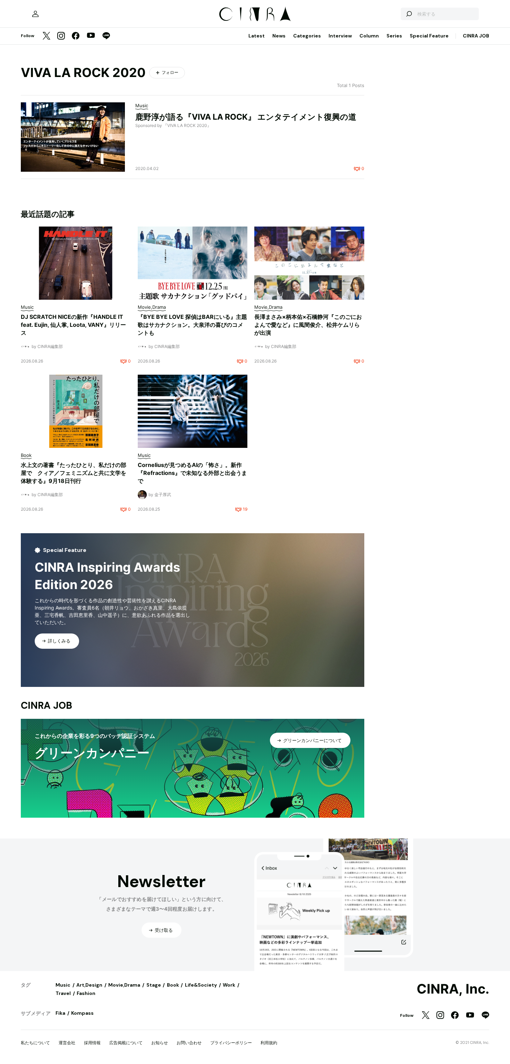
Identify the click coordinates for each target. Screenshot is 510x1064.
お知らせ (159, 1042)
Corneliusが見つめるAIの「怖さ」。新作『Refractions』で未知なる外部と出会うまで (192, 472)
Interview (340, 36)
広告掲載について (126, 1042)
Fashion (86, 993)
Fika (60, 1013)
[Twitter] (46, 36)
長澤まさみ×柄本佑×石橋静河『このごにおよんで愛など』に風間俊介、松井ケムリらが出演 (308, 324)
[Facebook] (75, 36)
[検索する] (409, 14)
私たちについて (35, 1042)
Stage (153, 984)
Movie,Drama (124, 984)
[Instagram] (61, 36)
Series (394, 36)
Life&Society (201, 984)
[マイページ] (35, 14)
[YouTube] (90, 36)
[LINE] (106, 36)
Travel (63, 993)
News (279, 36)
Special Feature (429, 36)
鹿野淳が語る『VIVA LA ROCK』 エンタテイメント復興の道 (245, 117)
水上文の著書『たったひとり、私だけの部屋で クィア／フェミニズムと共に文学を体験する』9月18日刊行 (73, 472)
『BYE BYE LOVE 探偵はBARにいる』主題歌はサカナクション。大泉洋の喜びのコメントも (192, 324)
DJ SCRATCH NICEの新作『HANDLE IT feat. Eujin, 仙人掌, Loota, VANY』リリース (73, 324)
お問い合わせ (189, 1042)
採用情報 (92, 1042)
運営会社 (67, 1042)
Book (173, 984)
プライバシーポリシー (231, 1042)
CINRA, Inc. (453, 989)
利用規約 (269, 1042)
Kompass (82, 1013)
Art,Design (89, 984)
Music (63, 984)
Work (229, 984)
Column (369, 36)
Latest (256, 36)
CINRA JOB (476, 36)
